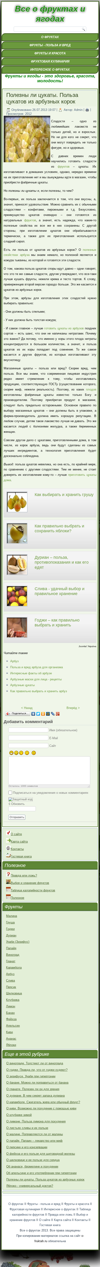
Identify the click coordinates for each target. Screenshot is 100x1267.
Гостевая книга (21, 856)
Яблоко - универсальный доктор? (29, 1186)
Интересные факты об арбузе (31, 673)
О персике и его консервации (26, 1147)
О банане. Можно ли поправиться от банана (37, 1082)
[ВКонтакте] (33, 714)
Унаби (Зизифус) (17, 941)
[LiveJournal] (52, 714)
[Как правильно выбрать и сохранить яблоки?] (17, 544)
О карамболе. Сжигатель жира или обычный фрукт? (43, 1102)
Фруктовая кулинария (50, 61)
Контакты (17, 849)
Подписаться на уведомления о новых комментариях (50, 792)
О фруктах (50, 37)
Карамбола (14, 967)
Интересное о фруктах (50, 69)
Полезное (17, 898)
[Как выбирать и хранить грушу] (17, 513)
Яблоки (11, 1045)
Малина (11, 916)
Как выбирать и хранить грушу (64, 494)
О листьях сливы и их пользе (27, 1128)
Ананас (11, 1038)
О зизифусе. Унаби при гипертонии (30, 1076)
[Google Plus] (57, 714)
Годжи (10, 929)
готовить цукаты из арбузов (64, 328)
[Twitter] (38, 714)
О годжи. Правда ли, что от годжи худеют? (36, 1070)
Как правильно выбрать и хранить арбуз (38, 691)
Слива (10, 980)
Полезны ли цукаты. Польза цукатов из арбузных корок (45, 1179)
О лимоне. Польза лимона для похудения (36, 1121)
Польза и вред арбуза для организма (36, 667)
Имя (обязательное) (63, 730)
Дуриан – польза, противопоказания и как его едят (62, 562)
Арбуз (14, 661)
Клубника (12, 1000)
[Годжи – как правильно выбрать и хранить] (17, 638)
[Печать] (87, 110)
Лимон (10, 1006)
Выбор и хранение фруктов (30, 883)
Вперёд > (73, 708)
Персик (11, 987)
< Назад (27, 708)
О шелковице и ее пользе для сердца (33, 1160)
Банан (10, 1013)
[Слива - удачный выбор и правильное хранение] (17, 607)
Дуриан (11, 935)
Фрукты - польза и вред (50, 45)
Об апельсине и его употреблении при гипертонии (41, 1173)
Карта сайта (19, 841)
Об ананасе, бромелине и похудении (32, 1166)
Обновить (18, 804)
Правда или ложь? (24, 875)
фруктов (64, 166)
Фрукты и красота (50, 53)
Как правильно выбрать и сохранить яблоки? (59, 528)
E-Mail (53, 738)
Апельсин (13, 1025)
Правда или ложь (60, 1214)
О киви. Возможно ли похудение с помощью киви (41, 1108)
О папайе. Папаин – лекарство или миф (34, 1140)
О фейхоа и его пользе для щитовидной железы (40, 1153)
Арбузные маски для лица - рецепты (36, 679)
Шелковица (14, 993)
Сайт (52, 746)
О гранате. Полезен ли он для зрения (32, 1089)
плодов (91, 389)
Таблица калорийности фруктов (33, 890)
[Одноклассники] (43, 714)
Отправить (17, 817)
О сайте (16, 834)
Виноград (12, 954)
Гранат (10, 961)
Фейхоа (11, 1019)
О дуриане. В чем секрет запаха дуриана (35, 1095)
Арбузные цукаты (22, 685)
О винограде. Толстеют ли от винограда (34, 1063)
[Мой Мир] (48, 714)
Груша (10, 922)
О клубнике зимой (19, 1115)
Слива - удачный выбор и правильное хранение (59, 591)
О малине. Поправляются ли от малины (34, 1134)
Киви (9, 1032)
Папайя (11, 948)
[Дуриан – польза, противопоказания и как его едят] (17, 575)
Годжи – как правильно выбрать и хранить (57, 623)
